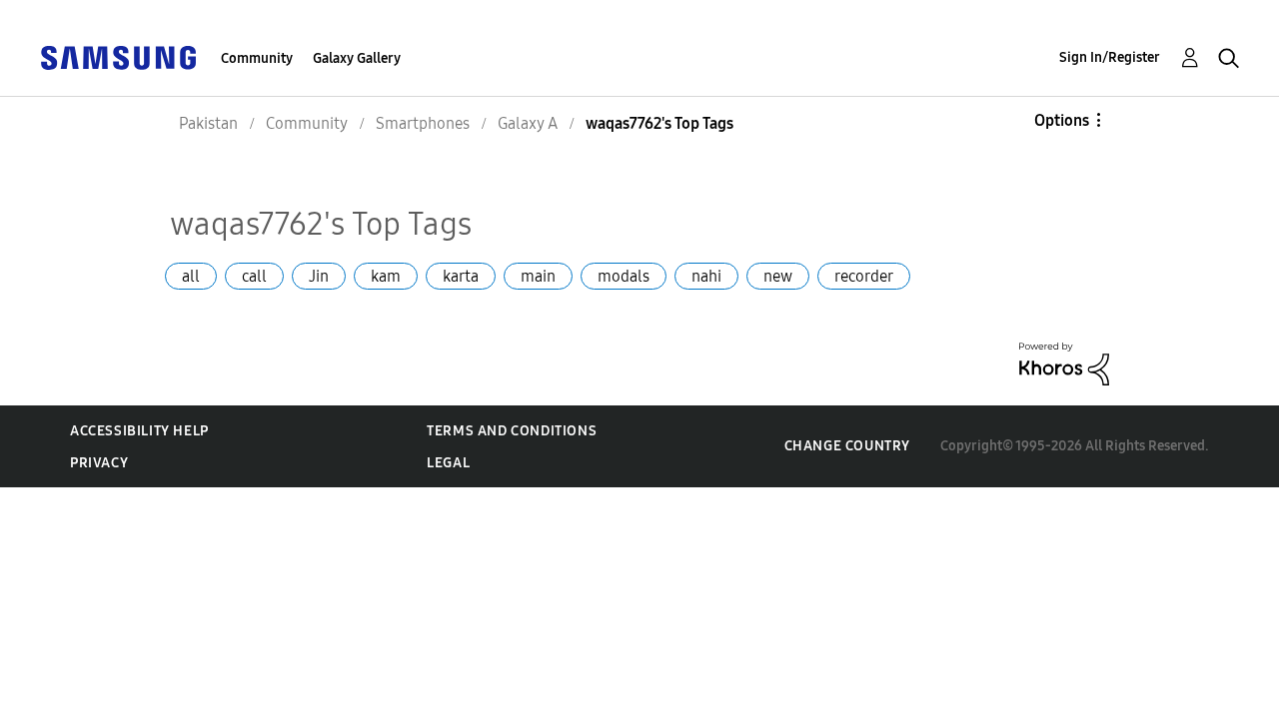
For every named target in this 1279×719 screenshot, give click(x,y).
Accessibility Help (139, 430)
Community (257, 58)
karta (461, 276)
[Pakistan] (118, 56)
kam (386, 276)
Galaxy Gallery (357, 58)
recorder (863, 276)
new (777, 276)
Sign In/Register (1109, 57)
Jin (319, 276)
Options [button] (1061, 120)
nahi (706, 276)
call (254, 276)
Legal (448, 462)
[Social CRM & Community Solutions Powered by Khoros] (1064, 363)
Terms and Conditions (512, 430)
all (191, 276)
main (538, 276)
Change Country (847, 445)
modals (623, 276)
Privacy (99, 462)
